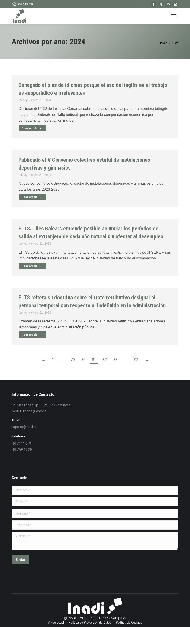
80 (83, 360)
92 (136, 360)
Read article (30, 128)
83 (115, 360)
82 (105, 360)
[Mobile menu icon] (173, 16)
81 (94, 360)
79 (73, 360)
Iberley (23, 100)
